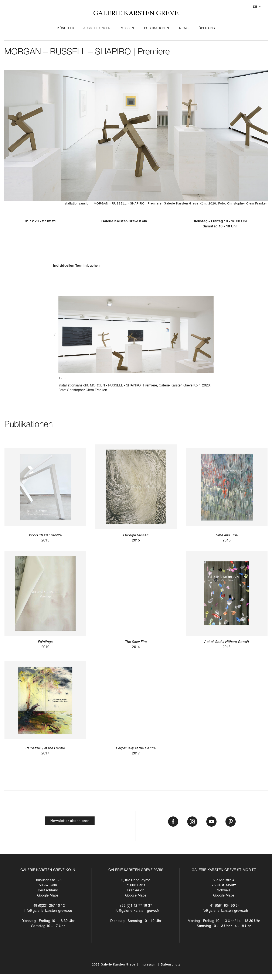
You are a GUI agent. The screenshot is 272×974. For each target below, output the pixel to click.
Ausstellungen (96, 28)
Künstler (65, 28)
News (183, 28)
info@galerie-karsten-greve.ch (224, 911)
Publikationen (156, 28)
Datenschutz (170, 964)
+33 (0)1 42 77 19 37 (135, 906)
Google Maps (47, 896)
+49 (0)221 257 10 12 (48, 906)
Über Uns (207, 28)
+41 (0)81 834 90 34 (224, 906)
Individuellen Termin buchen (76, 266)
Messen (127, 28)
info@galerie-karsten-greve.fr (135, 911)
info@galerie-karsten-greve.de (48, 911)
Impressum (148, 964)
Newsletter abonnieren (69, 821)
